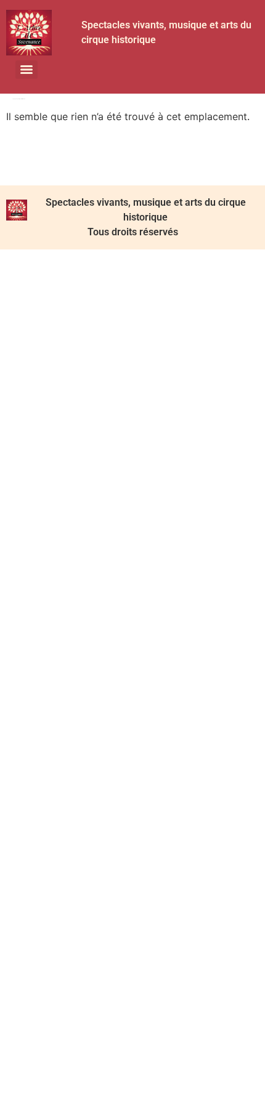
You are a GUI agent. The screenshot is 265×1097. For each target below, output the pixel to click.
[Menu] (26, 69)
